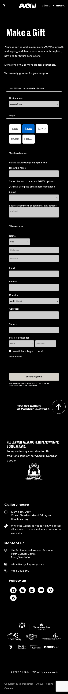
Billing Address (16, 226)
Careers (8, 688)
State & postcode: (19, 337)
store (46, 5)
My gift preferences (18, 153)
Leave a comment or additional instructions (32, 205)
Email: (12, 268)
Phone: (13, 281)
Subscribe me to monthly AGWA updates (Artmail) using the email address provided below (32, 186)
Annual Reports (44, 683)
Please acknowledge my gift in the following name (28, 165)
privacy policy (14, 385)
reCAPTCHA (36, 383)
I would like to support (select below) (26, 88)
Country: (14, 295)
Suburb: (13, 324)
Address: (14, 308)
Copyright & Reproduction (18, 683)
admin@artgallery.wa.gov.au (27, 564)
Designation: (16, 98)
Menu (60, 5)
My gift (12, 115)
